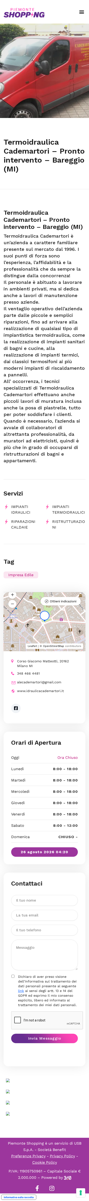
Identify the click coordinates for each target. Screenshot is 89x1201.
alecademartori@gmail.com (39, 682)
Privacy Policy (62, 1156)
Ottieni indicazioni (63, 601)
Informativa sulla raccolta (19, 1197)
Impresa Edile (20, 575)
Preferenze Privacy (28, 1156)
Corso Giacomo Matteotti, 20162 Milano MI (43, 663)
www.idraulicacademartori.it (40, 691)
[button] (81, 12)
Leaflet (32, 646)
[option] (44, 71)
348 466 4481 (28, 673)
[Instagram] (52, 1188)
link (21, 991)
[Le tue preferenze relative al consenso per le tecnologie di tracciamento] (80, 1192)
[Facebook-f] (37, 1188)
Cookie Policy (44, 1162)
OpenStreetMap (53, 646)
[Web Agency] (67, 1177)
